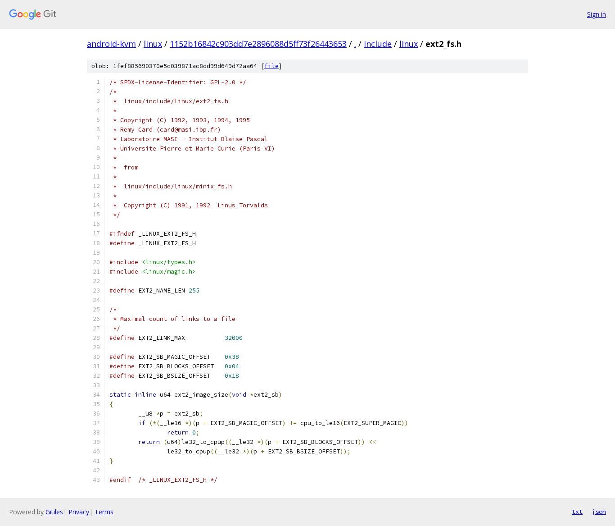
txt (577, 512)
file (271, 66)
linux (153, 43)
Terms (104, 512)
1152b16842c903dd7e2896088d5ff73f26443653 (258, 43)
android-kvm (111, 43)
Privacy (78, 512)
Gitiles (54, 512)
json (599, 512)
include (378, 43)
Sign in (596, 14)
